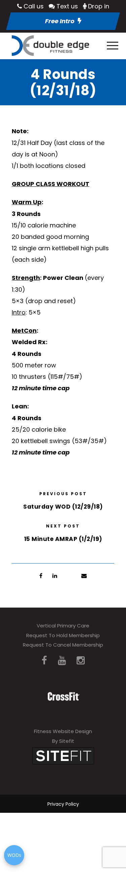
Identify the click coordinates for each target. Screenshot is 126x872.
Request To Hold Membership (63, 635)
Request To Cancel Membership (63, 644)
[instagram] (81, 660)
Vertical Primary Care (63, 625)
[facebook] (44, 660)
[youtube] (62, 660)
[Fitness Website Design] (63, 755)
